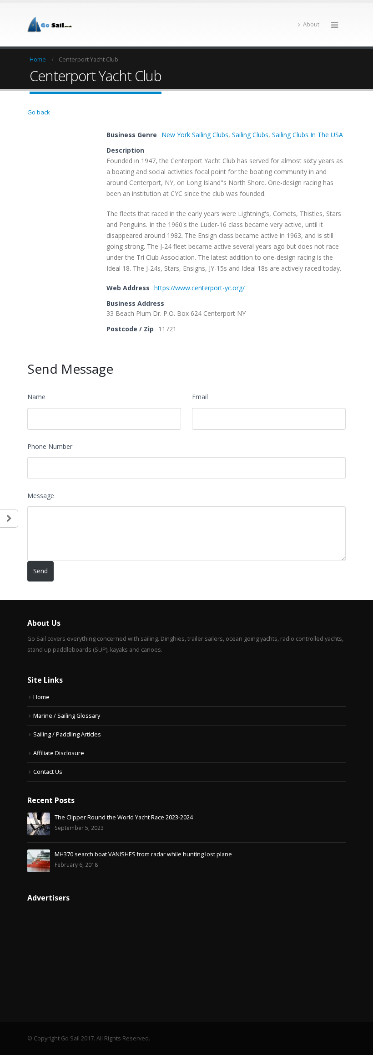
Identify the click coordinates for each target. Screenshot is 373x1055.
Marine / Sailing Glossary (66, 716)
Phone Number (49, 446)
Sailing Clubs (250, 134)
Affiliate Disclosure (58, 753)
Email (200, 396)
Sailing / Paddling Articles (67, 734)
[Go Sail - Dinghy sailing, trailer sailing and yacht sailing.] (52, 24)
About (311, 24)
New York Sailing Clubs (194, 134)
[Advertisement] (61, 955)
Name (36, 396)
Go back (38, 112)
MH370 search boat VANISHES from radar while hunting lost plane (143, 854)
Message (40, 495)
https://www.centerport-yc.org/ (199, 287)
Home (41, 697)
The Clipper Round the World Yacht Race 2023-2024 (124, 817)
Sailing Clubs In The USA (307, 134)
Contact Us (47, 772)
